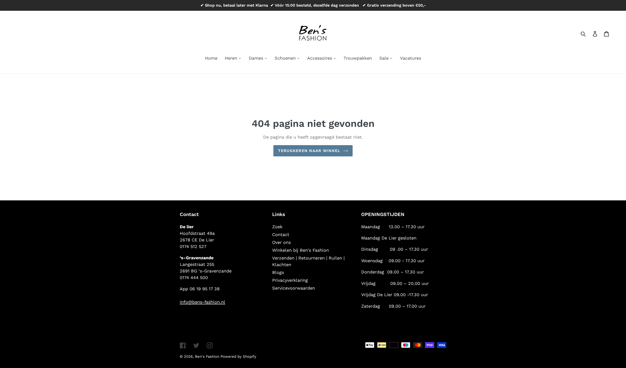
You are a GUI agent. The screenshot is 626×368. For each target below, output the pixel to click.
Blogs (278, 272)
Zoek (277, 226)
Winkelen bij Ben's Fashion (300, 250)
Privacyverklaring (290, 280)
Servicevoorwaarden (293, 288)
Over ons (281, 242)
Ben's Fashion (208, 356)
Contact (280, 234)
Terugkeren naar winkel (309, 150)
